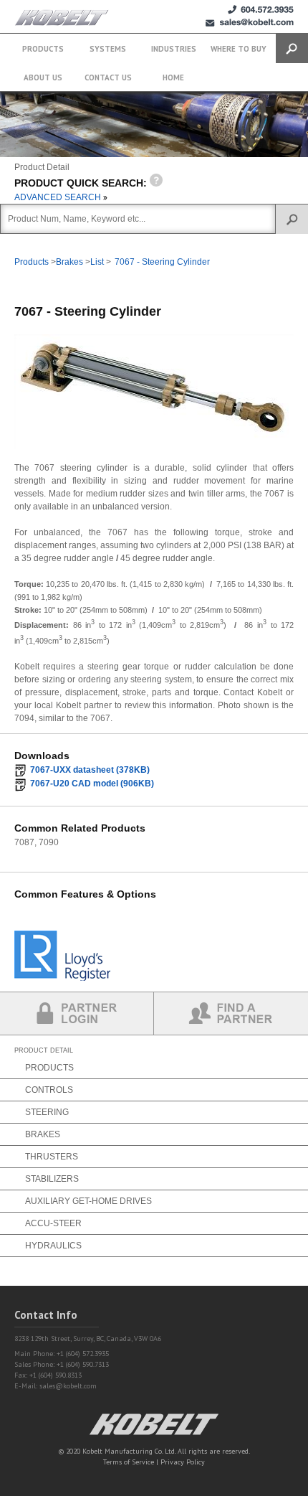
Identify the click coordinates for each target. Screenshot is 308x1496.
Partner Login (77, 1013)
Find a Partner (231, 1013)
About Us (43, 77)
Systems (108, 49)
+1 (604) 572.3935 (261, 9)
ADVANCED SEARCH (58, 197)
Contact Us (108, 77)
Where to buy (238, 49)
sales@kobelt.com (68, 1386)
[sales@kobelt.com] (250, 22)
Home (173, 77)
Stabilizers (52, 1179)
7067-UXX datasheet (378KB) (90, 770)
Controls (49, 1090)
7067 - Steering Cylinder (162, 262)
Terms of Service (128, 1462)
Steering (47, 1112)
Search (292, 48)
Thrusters (51, 1157)
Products (43, 49)
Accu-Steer (53, 1223)
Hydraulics (53, 1246)
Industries (173, 49)
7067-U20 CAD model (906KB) (92, 783)
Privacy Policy (182, 1462)
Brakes (69, 262)
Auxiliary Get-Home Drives (88, 1201)
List (97, 262)
